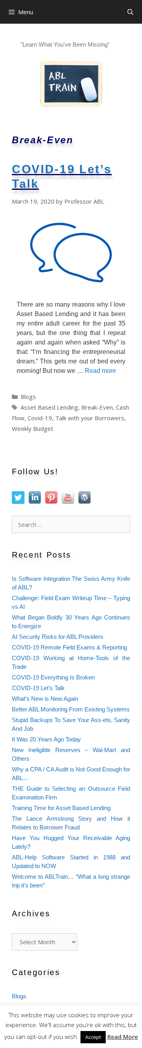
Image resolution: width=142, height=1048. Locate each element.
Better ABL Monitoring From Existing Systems (71, 709)
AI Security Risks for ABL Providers (57, 637)
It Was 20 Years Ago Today (46, 739)
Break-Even (97, 407)
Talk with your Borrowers (89, 418)
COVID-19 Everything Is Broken (53, 677)
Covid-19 (40, 418)
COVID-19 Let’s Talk (38, 688)
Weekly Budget (32, 428)
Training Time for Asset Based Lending (61, 808)
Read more (100, 370)
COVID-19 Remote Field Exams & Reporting (69, 647)
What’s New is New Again (45, 699)
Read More (122, 1037)
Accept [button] (93, 1037)
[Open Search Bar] (130, 12)
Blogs (28, 396)
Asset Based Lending (49, 407)
